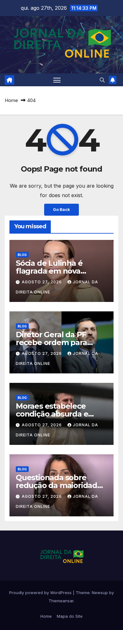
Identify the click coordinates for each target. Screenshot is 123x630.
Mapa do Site (70, 616)
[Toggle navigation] (57, 80)
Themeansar (61, 600)
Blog (22, 255)
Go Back (61, 209)
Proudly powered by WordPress (41, 592)
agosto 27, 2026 (42, 282)
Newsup (100, 592)
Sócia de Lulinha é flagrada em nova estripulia (49, 270)
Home (11, 100)
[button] (102, 80)
